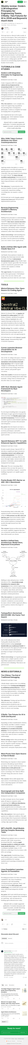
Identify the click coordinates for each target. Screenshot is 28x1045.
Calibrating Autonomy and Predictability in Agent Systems (10, 1014)
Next (23, 929)
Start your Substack (11, 1041)
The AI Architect (7, 951)
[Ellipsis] (26, 951)
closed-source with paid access (10, 767)
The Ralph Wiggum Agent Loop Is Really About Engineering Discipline (10, 990)
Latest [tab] (6, 985)
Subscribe (20, 1)
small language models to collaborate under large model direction (13, 844)
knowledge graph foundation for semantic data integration (12, 584)
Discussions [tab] (11, 985)
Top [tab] (2, 985)
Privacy (12, 1038)
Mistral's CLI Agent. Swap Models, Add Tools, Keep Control (10, 1002)
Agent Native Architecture (8, 1012)
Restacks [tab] (10, 938)
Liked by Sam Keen (9, 952)
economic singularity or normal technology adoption (11, 728)
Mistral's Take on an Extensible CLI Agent (10, 1005)
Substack (8, 1043)
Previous (5, 929)
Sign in (25, 1)
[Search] (25, 985)
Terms (16, 1038)
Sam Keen (6, 27)
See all (4, 1021)
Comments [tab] (4, 938)
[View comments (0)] (8, 1008)
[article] (14, 993)
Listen (25, 28)
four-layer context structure (16, 221)
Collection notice (21, 1038)
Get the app (19, 1041)
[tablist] (7, 938)
